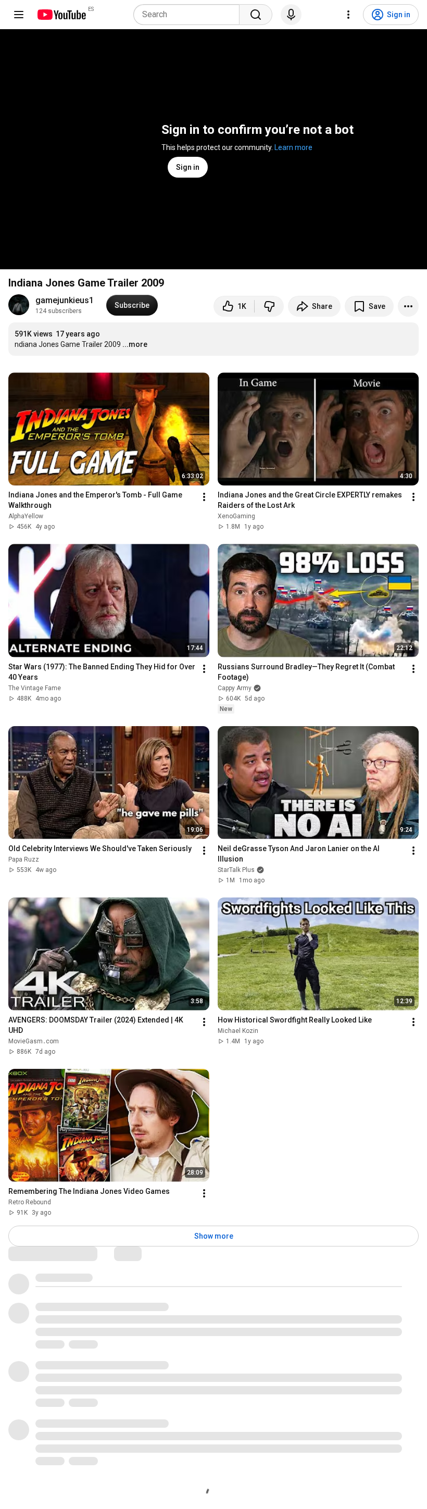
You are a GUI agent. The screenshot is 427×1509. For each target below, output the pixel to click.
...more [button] (134, 344)
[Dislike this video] (269, 306)
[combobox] (189, 14)
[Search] (255, 14)
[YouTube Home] (61, 14)
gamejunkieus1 (64, 300)
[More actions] (408, 306)
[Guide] (18, 14)
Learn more (293, 147)
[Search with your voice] (291, 14)
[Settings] (348, 14)
